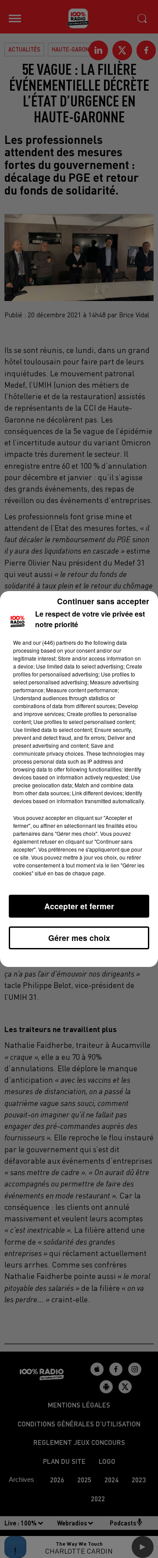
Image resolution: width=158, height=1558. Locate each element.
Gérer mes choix (79, 937)
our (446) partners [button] (54, 642)
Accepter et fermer (79, 905)
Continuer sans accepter (103, 600)
